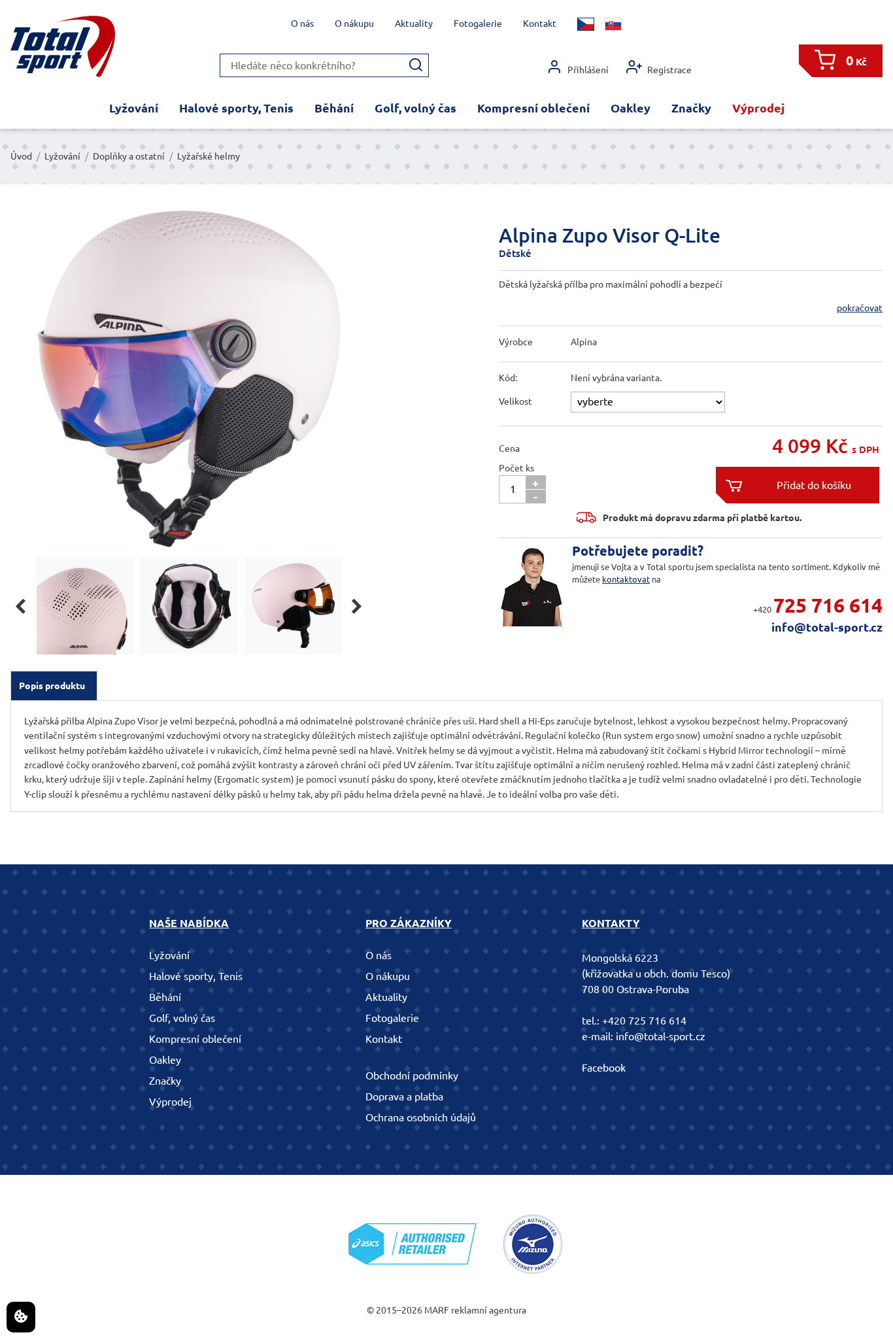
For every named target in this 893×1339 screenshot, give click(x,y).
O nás (302, 23)
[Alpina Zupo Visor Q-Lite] (188, 379)
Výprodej (758, 107)
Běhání (334, 107)
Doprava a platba (404, 1096)
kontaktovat (626, 579)
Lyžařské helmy (208, 156)
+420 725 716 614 (644, 1020)
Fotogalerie (478, 23)
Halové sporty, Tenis (236, 107)
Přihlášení (588, 70)
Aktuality (414, 23)
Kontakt (539, 23)
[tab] (53, 686)
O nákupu (354, 23)
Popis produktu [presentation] (52, 686)
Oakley (630, 107)
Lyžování (133, 107)
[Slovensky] (613, 24)
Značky (691, 107)
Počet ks (516, 468)
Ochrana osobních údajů (420, 1117)
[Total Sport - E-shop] (62, 47)
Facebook (604, 1068)
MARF (436, 1310)
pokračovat (860, 308)
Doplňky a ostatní (129, 156)
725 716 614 (828, 605)
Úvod (21, 156)
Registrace (669, 70)
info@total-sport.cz (827, 627)
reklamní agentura (488, 1310)
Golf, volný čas (415, 107)
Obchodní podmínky (411, 1075)
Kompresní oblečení (533, 107)
